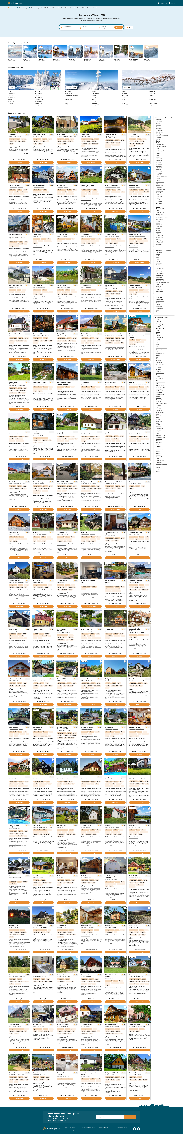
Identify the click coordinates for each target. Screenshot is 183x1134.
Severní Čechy (38, 91)
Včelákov (43, 335)
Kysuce (151, 95)
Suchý (83, 976)
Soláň (107, 187)
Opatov (11, 927)
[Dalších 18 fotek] (67, 224)
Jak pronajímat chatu (121, 1128)
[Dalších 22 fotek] (43, 865)
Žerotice (108, 927)
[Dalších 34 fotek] (19, 618)
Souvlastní (84, 433)
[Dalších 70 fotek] (139, 174)
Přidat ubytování (163, 3)
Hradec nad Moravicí (110, 136)
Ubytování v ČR (44, 7)
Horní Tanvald (133, 680)
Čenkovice (60, 534)
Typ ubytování (80, 7)
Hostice (107, 778)
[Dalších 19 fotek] (19, 471)
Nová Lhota (137, 236)
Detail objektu (67, 162)
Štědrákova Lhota (86, 335)
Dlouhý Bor (132, 729)
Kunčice (84, 384)
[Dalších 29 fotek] (67, 323)
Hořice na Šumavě (62, 730)
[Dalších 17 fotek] (139, 224)
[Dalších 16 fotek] (43, 323)
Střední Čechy (38, 103)
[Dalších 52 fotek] (139, 323)
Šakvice (83, 287)
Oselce (16, 976)
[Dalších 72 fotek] (67, 570)
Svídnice (12, 828)
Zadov (131, 1074)
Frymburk (84, 136)
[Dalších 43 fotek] (43, 275)
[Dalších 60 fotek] (115, 371)
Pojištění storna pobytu (70, 1130)
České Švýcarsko (90, 187)
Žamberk (60, 335)
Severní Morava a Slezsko (112, 137)
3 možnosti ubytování (37, 247)
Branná (35, 729)
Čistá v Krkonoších (134, 778)
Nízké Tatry (125, 95)
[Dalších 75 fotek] (91, 668)
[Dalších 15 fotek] (115, 323)
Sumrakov (84, 236)
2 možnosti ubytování (13, 147)
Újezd (131, 927)
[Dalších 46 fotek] (115, 570)
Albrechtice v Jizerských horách (16, 877)
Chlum (59, 827)
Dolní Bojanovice (13, 187)
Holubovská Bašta (110, 631)
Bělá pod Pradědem (86, 680)
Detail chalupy (43, 162)
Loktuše (84, 778)
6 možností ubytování (133, 1083)
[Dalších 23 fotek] (19, 570)
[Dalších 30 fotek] (43, 124)
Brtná (107, 978)
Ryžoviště (60, 927)
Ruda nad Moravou (114, 778)
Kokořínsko (136, 534)
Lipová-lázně (13, 335)
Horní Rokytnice (133, 335)
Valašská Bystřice (62, 632)
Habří (11, 778)
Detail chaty (19, 162)
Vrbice (35, 582)
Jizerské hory (66, 236)
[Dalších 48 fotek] (91, 174)
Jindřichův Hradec (86, 927)
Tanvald (138, 680)
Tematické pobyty (91, 7)
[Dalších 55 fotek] (67, 522)
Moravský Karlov (37, 827)
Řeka (59, 877)
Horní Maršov (13, 1026)
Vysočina (10, 99)
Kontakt (83, 1130)
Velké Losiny (41, 384)
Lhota (131, 1026)
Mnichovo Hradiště (18, 483)
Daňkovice (132, 187)
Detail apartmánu (43, 262)
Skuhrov (108, 535)
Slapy (83, 877)
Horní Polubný (37, 778)
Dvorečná (60, 136)
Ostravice (36, 236)
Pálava (66, 103)
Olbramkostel (13, 433)
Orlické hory (115, 288)
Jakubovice (108, 384)
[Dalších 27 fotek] (19, 1014)
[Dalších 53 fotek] (67, 471)
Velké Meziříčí (13, 136)
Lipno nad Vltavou (67, 136)
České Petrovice (85, 534)
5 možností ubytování (85, 149)
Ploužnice (36, 877)
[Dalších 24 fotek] (19, 124)
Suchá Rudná (37, 187)
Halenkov (108, 335)
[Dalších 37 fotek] (139, 570)
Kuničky (84, 1076)
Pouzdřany (108, 879)
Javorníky (124, 91)
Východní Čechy (39, 99)
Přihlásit (173, 3)
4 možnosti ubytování (109, 247)
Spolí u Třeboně (37, 976)
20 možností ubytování (38, 1083)
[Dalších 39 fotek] (19, 766)
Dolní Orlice (12, 534)
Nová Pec (138, 729)
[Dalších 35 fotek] (139, 275)
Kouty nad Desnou (14, 729)
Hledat (119, 27)
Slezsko (94, 95)
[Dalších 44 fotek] (91, 371)
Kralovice (132, 632)
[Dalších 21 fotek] (67, 174)
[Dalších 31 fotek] (91, 275)
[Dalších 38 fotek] (91, 570)
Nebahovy (137, 632)
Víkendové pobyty (35, 7)
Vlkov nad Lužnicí (110, 236)
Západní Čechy (21, 976)
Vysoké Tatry (152, 99)
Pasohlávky (36, 1074)
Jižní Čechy (10, 91)
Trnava (35, 136)
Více (27, 153)
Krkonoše (10, 103)
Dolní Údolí (60, 433)
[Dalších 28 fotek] (115, 124)
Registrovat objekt (103, 1128)
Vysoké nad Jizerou (110, 680)
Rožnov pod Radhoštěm (135, 433)
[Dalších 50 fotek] (139, 124)
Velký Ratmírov (61, 287)
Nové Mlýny (60, 483)
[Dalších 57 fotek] (43, 618)
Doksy (131, 534)
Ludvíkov (108, 1074)
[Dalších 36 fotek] (43, 371)
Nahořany (135, 1026)
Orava (123, 103)
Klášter (83, 827)
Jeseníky (94, 91)
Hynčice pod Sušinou (38, 927)
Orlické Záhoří (61, 976)
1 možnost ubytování (37, 985)
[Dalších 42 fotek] (115, 174)
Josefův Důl (60, 778)
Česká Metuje (13, 1074)
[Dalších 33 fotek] (43, 1014)
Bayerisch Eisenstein (14, 237)
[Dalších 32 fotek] (67, 371)
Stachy (39, 287)
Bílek (131, 483)
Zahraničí (63, 7)
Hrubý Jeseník (68, 99)
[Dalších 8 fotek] (139, 371)
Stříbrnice (132, 582)
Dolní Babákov (37, 335)
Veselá (11, 483)
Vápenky (132, 236)
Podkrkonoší (11, 95)
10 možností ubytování (86, 200)
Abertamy (60, 384)
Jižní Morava (68, 91)
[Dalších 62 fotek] (91, 618)
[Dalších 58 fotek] (67, 618)
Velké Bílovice (61, 1076)
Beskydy (94, 99)
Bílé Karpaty (152, 91)
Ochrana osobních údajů (88, 1128)
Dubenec (12, 287)
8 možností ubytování (37, 642)
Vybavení (71, 7)
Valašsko (94, 103)
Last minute (12, 7)
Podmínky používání (69, 1128)
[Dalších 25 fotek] (115, 1062)
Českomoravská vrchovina (71, 95)
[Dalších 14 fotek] (91, 471)
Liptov (123, 99)
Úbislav (35, 287)
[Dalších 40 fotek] (67, 124)
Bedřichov (60, 236)
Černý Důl (141, 778)
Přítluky (65, 483)
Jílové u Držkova (133, 827)
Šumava (37, 95)
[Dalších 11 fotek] (67, 865)
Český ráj (23, 385)
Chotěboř (135, 483)
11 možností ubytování (134, 348)
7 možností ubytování (133, 492)
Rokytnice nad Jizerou (142, 335)
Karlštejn (108, 483)
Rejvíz (59, 582)
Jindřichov (132, 136)
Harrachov (84, 729)
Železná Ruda (23, 237)
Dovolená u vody (23, 7)
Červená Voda (109, 288)
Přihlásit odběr (130, 1117)
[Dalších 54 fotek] (91, 224)
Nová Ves (12, 976)
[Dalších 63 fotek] (139, 766)
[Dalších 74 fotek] (91, 124)
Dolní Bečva (60, 187)
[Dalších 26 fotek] (43, 174)
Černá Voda (36, 483)
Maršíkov (36, 384)
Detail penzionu (91, 162)
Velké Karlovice (112, 187)
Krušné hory (65, 384)
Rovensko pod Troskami (15, 385)
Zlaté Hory (65, 433)
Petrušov (132, 287)
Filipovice (84, 1026)
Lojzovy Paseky (109, 433)
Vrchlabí (84, 584)
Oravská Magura (153, 103)
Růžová (83, 187)
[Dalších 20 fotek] (115, 471)
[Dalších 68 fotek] (139, 1062)
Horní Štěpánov (13, 582)
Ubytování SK (55, 7)
